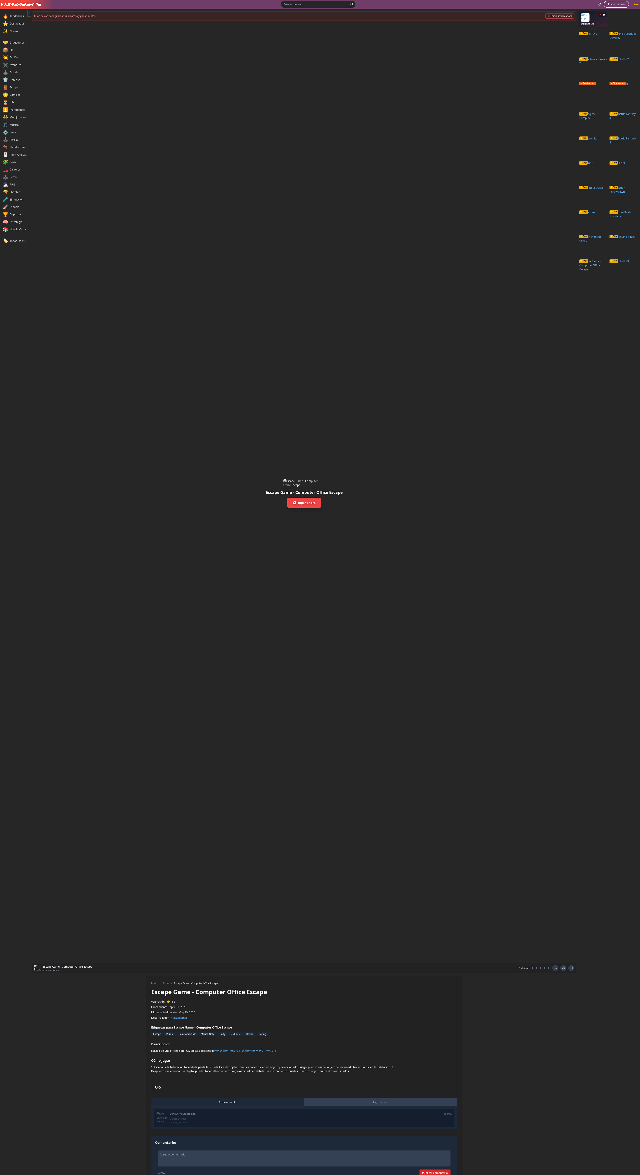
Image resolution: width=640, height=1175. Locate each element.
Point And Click (187, 1034)
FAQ (157, 1087)
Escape (157, 1034)
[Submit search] (352, 4)
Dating (262, 1034)
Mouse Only (207, 1034)
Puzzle (170, 1034)
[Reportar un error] (555, 968)
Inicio (154, 983)
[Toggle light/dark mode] (599, 4)
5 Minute (236, 1034)
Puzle (166, 983)
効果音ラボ (248, 1051)
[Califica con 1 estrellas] (532, 968)
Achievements (227, 1102)
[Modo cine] (571, 968)
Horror (249, 1034)
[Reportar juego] (563, 968)
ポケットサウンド (266, 1051)
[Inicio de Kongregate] (20, 4)
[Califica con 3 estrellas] (540, 968)
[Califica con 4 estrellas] (544, 968)
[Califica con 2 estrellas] (536, 968)
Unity (222, 1034)
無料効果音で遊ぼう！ (227, 1051)
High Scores (380, 1102)
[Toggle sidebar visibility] (29, 13)
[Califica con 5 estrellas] (548, 968)
